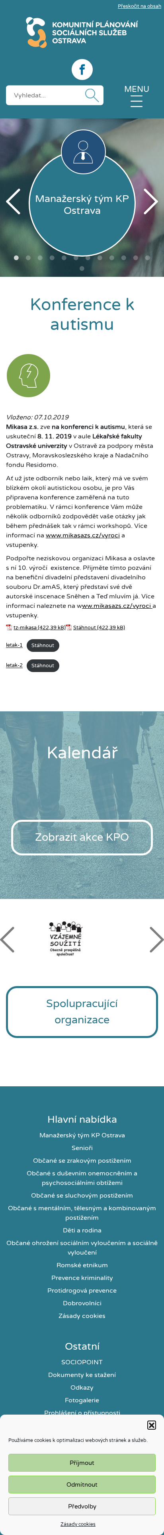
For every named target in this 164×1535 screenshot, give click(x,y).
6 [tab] (76, 258)
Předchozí (13, 201)
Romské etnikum (82, 1265)
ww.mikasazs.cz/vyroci (117, 606)
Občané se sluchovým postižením (82, 1196)
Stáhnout (84, 628)
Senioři (82, 1148)
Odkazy (82, 1388)
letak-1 (14, 645)
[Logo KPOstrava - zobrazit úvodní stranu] (82, 32)
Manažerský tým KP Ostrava (82, 1135)
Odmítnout (82, 1484)
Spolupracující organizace (82, 1012)
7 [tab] (88, 258)
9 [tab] (112, 258)
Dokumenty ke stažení (82, 1375)
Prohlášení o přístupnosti (82, 1413)
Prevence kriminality (82, 1278)
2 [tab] (28, 258)
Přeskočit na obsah (139, 6)
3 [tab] (40, 258)
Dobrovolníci (82, 1303)
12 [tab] (148, 258)
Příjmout (82, 1462)
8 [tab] (100, 258)
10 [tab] (124, 258)
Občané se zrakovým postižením (82, 1161)
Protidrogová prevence (82, 1291)
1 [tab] (16, 258)
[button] (152, 1425)
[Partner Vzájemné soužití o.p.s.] (82, 938)
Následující (151, 201)
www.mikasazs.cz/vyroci (83, 535)
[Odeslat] (90, 95)
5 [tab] (64, 258)
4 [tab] (52, 258)
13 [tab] (82, 268)
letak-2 (14, 666)
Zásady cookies (78, 1524)
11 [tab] (136, 258)
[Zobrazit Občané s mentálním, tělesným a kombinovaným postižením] (28, 377)
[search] (54, 95)
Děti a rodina (82, 1230)
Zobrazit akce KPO (82, 837)
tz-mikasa (25, 628)
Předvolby (82, 1506)
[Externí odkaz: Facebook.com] (82, 69)
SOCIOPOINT (82, 1362)
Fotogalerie (82, 1400)
